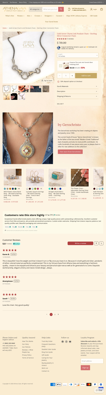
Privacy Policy (26, 355)
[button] (6, 88)
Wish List (45, 368)
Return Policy (23, 2)
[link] (66, 65)
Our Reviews (13, 2)
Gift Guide (93, 16)
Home (5, 28)
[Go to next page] (58, 314)
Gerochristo (7, 199)
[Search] (61, 9)
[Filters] (96, 243)
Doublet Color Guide (49, 349)
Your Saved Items (51, 22)
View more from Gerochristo (70, 152)
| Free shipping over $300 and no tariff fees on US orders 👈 (46, 2)
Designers (48, 16)
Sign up (85, 368)
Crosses (38, 16)
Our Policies (26, 347)
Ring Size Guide (47, 352)
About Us (5, 2)
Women (20, 16)
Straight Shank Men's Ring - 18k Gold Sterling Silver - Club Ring (57, 193)
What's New (9, 16)
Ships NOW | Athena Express (76, 16)
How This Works (27, 341)
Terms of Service (28, 358)
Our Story (25, 344)
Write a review (80, 243)
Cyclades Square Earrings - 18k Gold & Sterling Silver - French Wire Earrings (35, 194)
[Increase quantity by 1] (72, 75)
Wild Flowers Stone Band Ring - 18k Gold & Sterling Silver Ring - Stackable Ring (12, 194)
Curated (59, 16)
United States (95, 2)
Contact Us (45, 371)
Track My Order (47, 341)
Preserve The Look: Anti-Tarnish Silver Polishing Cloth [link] (81, 63)
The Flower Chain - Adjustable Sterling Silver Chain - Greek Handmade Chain (79, 191)
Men (29, 16)
